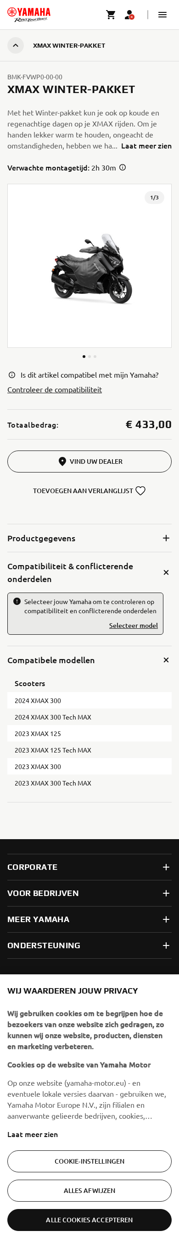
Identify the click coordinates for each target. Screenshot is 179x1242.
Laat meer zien (32, 1134)
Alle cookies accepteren (89, 1219)
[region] (89, 1108)
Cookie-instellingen (90, 1161)
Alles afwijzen (90, 1190)
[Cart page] (111, 14)
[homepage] (28, 14)
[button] (162, 14)
